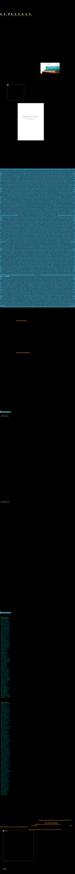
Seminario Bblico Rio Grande (23, 352)
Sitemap (5, 868)
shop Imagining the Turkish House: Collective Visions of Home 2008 (55, 820)
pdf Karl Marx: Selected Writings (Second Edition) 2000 (47, 824)
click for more (34, 825)
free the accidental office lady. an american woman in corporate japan (45, 829)
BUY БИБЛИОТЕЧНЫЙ (51, 822)
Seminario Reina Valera (21, 320)
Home (4, 869)
